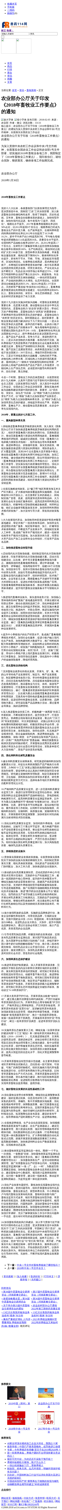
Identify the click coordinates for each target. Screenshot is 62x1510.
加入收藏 (22, 1276)
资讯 (21, 90)
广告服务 (37, 1501)
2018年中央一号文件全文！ (31, 1268)
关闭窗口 (36, 1279)
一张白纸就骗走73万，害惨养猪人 (25, 1465)
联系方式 (51, 1498)
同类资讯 (6, 1288)
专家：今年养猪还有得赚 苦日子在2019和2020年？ (34, 1449)
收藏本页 (12, 4)
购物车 (10, 13)
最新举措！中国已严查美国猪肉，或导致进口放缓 (33, 1446)
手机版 (10, 7)
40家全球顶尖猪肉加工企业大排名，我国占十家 (32, 1443)
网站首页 (6, 1498)
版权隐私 (17, 1498)
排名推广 (26, 1501)
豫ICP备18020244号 (29, 1504)
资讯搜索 (8, 1276)
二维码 (10, 10)
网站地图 (15, 1501)
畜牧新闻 (31, 90)
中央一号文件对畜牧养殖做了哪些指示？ (38, 1265)
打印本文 (49, 1276)
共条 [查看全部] (10, 1326)
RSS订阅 (12, 1504)
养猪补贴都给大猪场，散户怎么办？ (26, 1462)
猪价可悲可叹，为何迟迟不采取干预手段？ (30, 1459)
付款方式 (28, 1498)
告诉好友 (35, 1276)
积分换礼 (49, 1501)
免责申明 (40, 1498)
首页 (14, 90)
